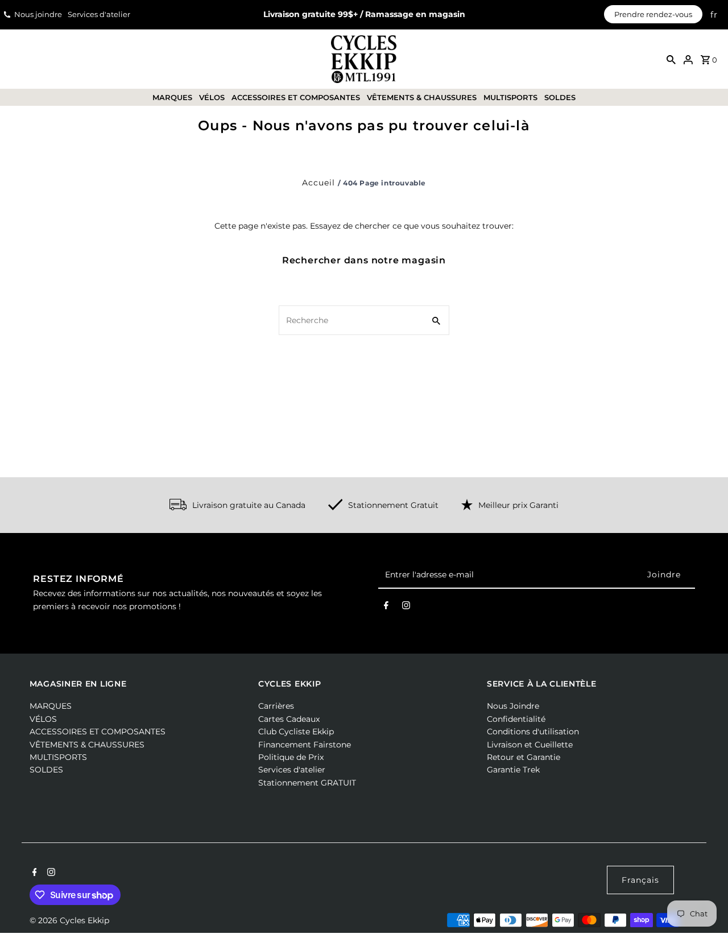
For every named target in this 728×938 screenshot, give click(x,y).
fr (714, 14)
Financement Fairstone (304, 744)
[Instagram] (406, 607)
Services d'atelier (99, 14)
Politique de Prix (291, 757)
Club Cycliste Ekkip (296, 731)
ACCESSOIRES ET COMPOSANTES (295, 97)
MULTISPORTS (510, 97)
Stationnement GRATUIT (307, 783)
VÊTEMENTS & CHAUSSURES (422, 97)
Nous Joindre (513, 706)
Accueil (318, 182)
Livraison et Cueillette (530, 744)
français (640, 880)
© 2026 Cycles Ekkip (69, 920)
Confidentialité (516, 719)
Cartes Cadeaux (289, 719)
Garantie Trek (513, 770)
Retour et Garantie (523, 757)
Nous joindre (38, 14)
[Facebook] (386, 607)
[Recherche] (671, 59)
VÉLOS (212, 97)
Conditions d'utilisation (533, 731)
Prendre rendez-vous (653, 14)
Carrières (276, 706)
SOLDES (560, 97)
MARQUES (172, 97)
